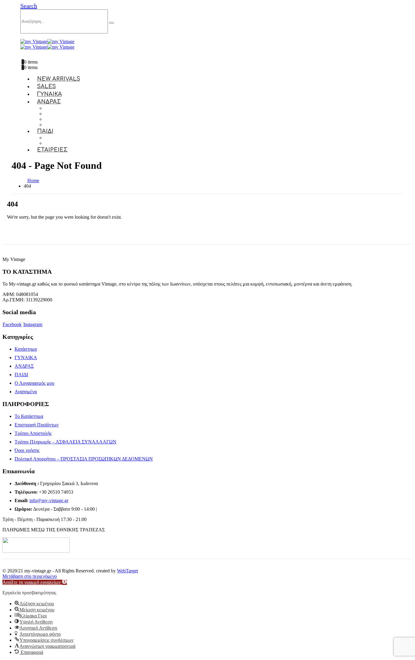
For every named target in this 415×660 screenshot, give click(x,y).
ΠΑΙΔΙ (45, 131)
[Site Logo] (47, 41)
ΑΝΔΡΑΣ (49, 102)
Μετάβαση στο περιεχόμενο (29, 576)
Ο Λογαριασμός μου (34, 383)
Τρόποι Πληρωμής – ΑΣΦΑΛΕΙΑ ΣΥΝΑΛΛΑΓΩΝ (65, 441)
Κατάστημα (26, 349)
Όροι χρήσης (27, 450)
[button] (28, 5)
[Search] (111, 23)
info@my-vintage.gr (48, 500)
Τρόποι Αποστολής (33, 433)
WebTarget (127, 570)
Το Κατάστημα (29, 416)
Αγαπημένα (26, 391)
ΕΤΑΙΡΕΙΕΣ (52, 150)
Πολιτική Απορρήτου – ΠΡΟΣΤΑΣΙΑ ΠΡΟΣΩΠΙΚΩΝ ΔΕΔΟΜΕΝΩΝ (84, 458)
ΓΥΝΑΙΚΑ (26, 357)
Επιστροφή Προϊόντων (37, 424)
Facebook (12, 324)
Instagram (32, 324)
